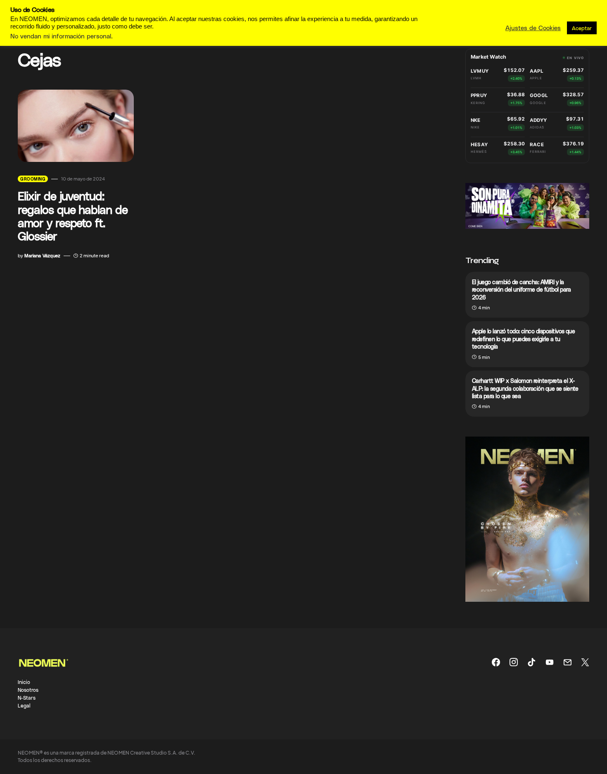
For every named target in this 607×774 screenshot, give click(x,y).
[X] (585, 662)
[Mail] (567, 662)
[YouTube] (549, 662)
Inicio (24, 682)
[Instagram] (514, 662)
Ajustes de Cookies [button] (533, 27)
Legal (24, 705)
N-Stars (27, 697)
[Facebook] (496, 662)
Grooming (32, 178)
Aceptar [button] (582, 28)
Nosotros (28, 690)
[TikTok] (531, 662)
